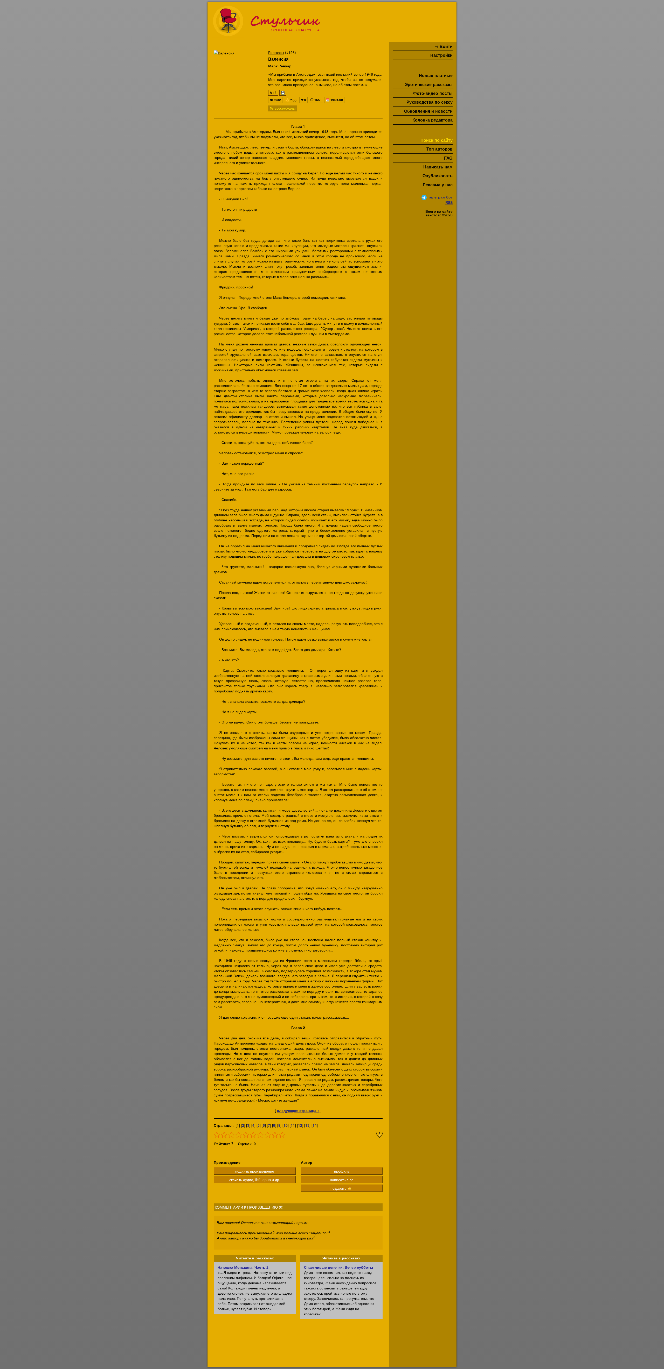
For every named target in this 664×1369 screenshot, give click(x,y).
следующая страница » (298, 1110)
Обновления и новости (428, 111)
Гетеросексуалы (282, 108)
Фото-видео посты (433, 93)
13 (307, 1125)
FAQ (448, 158)
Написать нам (438, 167)
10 (285, 1125)
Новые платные (436, 75)
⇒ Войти (444, 46)
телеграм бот (440, 197)
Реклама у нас (438, 185)
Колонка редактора (432, 120)
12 (300, 1125)
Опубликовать (438, 176)
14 (315, 1125)
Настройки (441, 55)
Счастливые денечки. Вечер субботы (338, 1267)
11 (293, 1125)
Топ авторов (439, 149)
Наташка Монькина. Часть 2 (243, 1267)
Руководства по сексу (429, 102)
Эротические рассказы (429, 84)
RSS (449, 202)
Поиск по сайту (436, 140)
